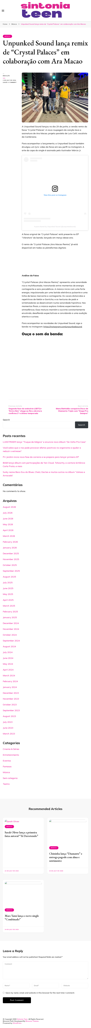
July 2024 (8, 652)
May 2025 (8, 594)
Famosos (7, 766)
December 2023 (11, 693)
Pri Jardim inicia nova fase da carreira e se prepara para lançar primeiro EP (41, 457)
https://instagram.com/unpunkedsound (62, 326)
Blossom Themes (32, 1021)
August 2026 (9, 507)
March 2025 (9, 605)
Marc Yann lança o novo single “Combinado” (22, 917)
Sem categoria (10, 778)
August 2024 (9, 646)
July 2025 (8, 582)
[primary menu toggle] (3, 11)
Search (6, 419)
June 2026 (8, 518)
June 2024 (8, 658)
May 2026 (8, 524)
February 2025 (10, 611)
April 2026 (8, 530)
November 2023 (11, 698)
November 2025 (11, 559)
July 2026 (8, 512)
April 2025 (8, 600)
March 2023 (9, 733)
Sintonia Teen (22, 1019)
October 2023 (10, 704)
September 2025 (11, 571)
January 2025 (10, 617)
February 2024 (10, 681)
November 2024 (11, 629)
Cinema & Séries (11, 749)
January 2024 (10, 687)
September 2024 (11, 640)
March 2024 (9, 675)
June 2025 (8, 588)
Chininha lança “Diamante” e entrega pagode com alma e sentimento (65, 857)
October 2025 (10, 565)
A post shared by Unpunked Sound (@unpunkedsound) (55, 227)
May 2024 (8, 664)
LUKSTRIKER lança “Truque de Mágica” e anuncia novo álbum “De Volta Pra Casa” (44, 442)
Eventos (7, 760)
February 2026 (10, 541)
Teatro (6, 784)
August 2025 (9, 576)
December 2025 (11, 553)
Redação (6, 76)
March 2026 (9, 536)
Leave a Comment (10, 82)
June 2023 (8, 727)
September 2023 (11, 710)
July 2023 (8, 722)
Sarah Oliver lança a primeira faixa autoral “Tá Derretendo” (21, 834)
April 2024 (8, 669)
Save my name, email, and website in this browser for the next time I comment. (40, 993)
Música (7, 36)
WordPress (17, 1023)
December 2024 (11, 623)
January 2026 (10, 547)
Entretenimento (11, 755)
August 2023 (9, 716)
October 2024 (10, 634)
